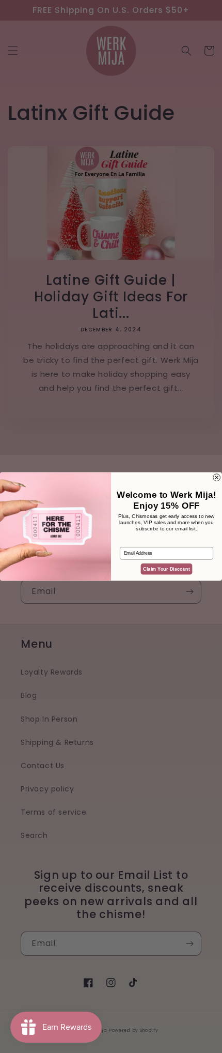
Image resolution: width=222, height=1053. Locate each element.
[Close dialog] (216, 477)
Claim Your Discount (166, 569)
